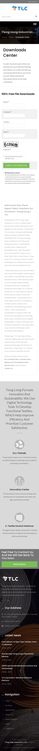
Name (6, 102)
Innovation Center (19, 489)
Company (7, 112)
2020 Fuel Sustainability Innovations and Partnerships (19, 667)
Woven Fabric (9, 365)
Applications (10, 710)
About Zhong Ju (11, 719)
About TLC (9, 714)
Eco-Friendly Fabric (11, 359)
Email (6, 132)
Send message (19, 564)
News (7, 724)
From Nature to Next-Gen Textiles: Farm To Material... (19, 643)
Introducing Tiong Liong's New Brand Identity (17, 655)
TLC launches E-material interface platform (17, 679)
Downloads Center (22, 37)
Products (8, 705)
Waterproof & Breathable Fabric (16, 362)
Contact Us (8, 368)
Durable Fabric (25, 359)
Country (6, 122)
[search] (35, 16)
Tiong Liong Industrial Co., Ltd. (16, 742)
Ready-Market (29, 748)
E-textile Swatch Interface (19, 525)
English (34, 2)
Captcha (7, 149)
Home (11, 37)
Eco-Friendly (19, 453)
